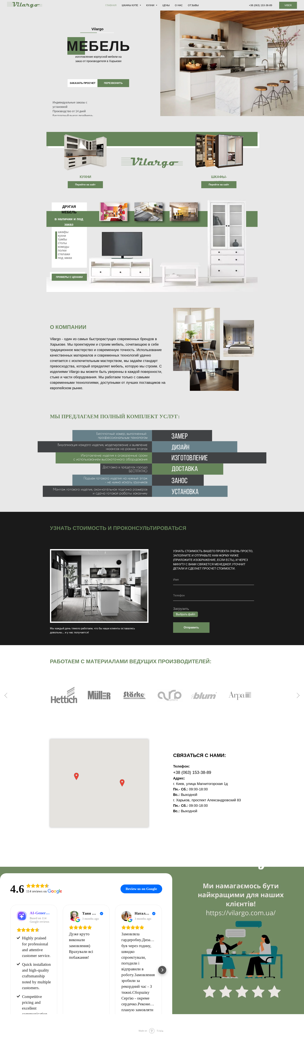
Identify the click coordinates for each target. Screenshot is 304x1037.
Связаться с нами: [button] (199, 755)
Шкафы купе (130, 5)
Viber (288, 5)
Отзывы (193, 5)
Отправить (191, 627)
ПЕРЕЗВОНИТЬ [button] (113, 83)
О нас (179, 5)
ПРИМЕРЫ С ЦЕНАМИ (69, 277)
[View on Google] (74, 916)
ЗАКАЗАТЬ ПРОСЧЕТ (83, 83)
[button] (122, 783)
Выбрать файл (185, 614)
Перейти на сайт (85, 184)
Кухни (150, 5)
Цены (166, 5)
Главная (110, 5)
